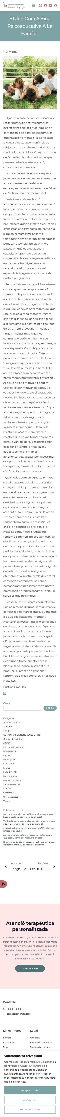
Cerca (6, 703)
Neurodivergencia (12, 780)
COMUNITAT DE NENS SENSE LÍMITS (21, 735)
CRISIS (6, 743)
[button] (33, 5)
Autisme (7, 727)
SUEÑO (7, 788)
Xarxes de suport (11, 784)
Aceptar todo (30, 1090)
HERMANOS (9, 751)
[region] (30, 1083)
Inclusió (7, 755)
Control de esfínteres (13, 739)
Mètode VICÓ (10, 772)
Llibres (6, 768)
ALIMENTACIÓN (11, 722)
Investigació (9, 759)
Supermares (9, 793)
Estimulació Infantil (13, 747)
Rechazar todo (30, 1109)
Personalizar (30, 1100)
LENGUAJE (8, 764)
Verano (6, 801)
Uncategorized (10, 797)
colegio (7, 731)
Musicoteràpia (10, 776)
